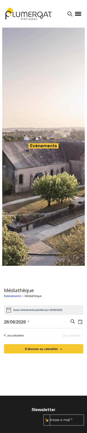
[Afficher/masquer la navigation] (78, 14)
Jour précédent (15, 335)
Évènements (12, 296)
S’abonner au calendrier (41, 349)
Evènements (43, 145)
